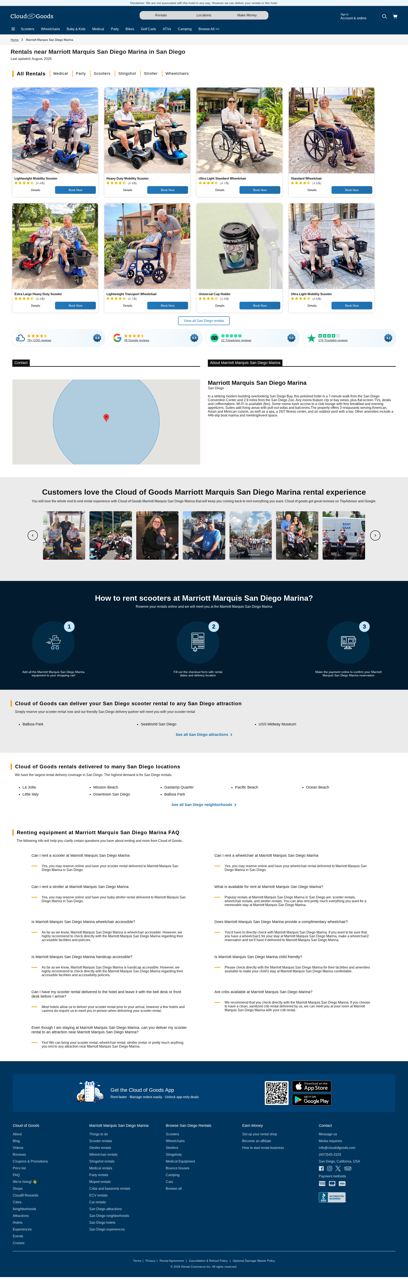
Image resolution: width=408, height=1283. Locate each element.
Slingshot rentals (102, 1161)
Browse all (174, 1188)
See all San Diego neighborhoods (201, 805)
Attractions (21, 1216)
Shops (18, 1188)
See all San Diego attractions (202, 734)
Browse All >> (208, 29)
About (17, 1134)
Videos (18, 1148)
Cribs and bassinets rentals (109, 1188)
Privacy (151, 1260)
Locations (204, 15)
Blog (16, 1141)
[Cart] (394, 17)
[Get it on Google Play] (312, 1100)
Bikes (130, 29)
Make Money (247, 15)
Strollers (172, 1148)
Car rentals (97, 1202)
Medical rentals (100, 1168)
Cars (169, 1182)
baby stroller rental (121, 897)
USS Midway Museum (277, 724)
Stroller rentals (100, 1148)
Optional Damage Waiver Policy (254, 1260)
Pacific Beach (246, 787)
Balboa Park (33, 724)
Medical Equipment (180, 1161)
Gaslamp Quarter (179, 787)
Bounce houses (177, 1168)
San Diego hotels (102, 1222)
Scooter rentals (100, 1141)
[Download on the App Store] (312, 1086)
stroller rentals (271, 901)
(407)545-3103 (330, 1154)
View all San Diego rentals (204, 321)
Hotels (18, 1222)
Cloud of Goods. (170, 841)
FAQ (16, 1175)
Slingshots (174, 1154)
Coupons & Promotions (30, 1161)
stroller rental (137, 1042)
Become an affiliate (256, 1141)
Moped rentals (100, 1182)
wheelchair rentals (238, 901)
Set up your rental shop (259, 1134)
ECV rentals (98, 1195)
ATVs (167, 29)
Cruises (18, 1243)
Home (15, 39)
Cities (17, 1202)
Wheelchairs (50, 29)
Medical (98, 29)
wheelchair (135, 932)
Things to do (98, 1134)
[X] (338, 1169)
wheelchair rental (303, 866)
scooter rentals (344, 897)
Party (115, 29)
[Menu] (13, 29)
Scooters (27, 29)
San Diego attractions (105, 1209)
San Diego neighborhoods (109, 1216)
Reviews (19, 1154)
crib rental (271, 1006)
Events (18, 1236)
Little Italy (31, 794)
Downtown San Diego (111, 794)
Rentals (161, 15)
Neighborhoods (24, 1209)
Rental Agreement (173, 1260)
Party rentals (98, 1175)
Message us (328, 1134)
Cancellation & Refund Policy (210, 1260)
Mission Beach (105, 787)
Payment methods (332, 1176)
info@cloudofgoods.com (337, 1148)
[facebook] (321, 1169)
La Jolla (29, 787)
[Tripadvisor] (348, 1169)
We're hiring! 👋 (25, 1182)
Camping (185, 29)
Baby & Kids (76, 29)
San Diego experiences (107, 1229)
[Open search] (384, 17)
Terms (138, 1260)
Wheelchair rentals (103, 1154)
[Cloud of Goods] (32, 16)
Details (35, 190)
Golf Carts (148, 29)
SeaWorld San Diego (158, 724)
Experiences (22, 1229)
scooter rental (117, 866)
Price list (19, 1168)
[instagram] (329, 1169)
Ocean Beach (317, 787)
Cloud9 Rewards (25, 1195)
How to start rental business (263, 1148)
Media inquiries (330, 1141)
